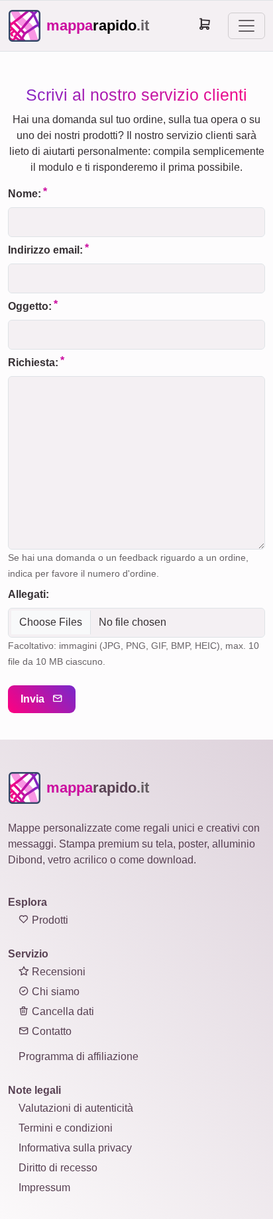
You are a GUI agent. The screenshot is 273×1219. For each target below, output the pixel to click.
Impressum (44, 1187)
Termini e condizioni (66, 1128)
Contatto (50, 1031)
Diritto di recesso (58, 1167)
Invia (34, 699)
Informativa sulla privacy (75, 1147)
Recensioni (57, 971)
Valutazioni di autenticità (76, 1108)
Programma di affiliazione (78, 1056)
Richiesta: (33, 362)
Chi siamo (54, 991)
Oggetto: (30, 306)
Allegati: (28, 594)
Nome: (24, 193)
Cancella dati (61, 1011)
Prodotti (48, 920)
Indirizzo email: (45, 250)
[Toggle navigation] (246, 26)
